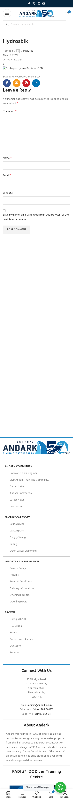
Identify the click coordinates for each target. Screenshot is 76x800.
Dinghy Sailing (18, 537)
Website (8, 193)
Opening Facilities (20, 595)
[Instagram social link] (38, 4)
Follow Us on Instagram (23, 473)
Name (7, 158)
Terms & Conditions (21, 581)
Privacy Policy (18, 568)
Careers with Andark (21, 639)
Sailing (13, 544)
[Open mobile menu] (7, 13)
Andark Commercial (21, 493)
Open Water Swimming (23, 551)
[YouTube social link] (44, 4)
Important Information (22, 561)
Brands (13, 632)
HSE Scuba (16, 626)
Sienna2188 (27, 51)
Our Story (15, 646)
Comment (10, 112)
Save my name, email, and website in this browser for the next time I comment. (36, 217)
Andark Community (18, 466)
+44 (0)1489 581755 (42, 709)
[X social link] (33, 4)
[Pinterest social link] (26, 83)
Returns (14, 575)
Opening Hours (18, 602)
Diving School (18, 619)
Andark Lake (17, 486)
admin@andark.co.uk (40, 705)
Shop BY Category (17, 517)
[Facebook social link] (29, 4)
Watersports (17, 531)
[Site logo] (36, 13)
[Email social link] (16, 83)
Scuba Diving (17, 524)
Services (14, 652)
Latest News (17, 500)
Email (7, 175)
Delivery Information (22, 588)
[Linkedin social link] (36, 83)
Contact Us (16, 506)
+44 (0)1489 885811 (40, 714)
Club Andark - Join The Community (29, 480)
